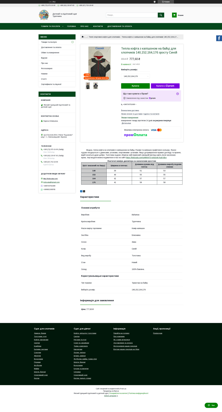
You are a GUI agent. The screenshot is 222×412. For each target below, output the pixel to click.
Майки (36, 369)
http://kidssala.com (50, 178)
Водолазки (38, 359)
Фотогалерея (46, 68)
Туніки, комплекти (81, 346)
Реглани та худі (80, 340)
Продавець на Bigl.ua (111, 391)
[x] (84, 192)
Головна (71, 26)
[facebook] (81, 192)
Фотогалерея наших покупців (125, 346)
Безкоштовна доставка (130, 110)
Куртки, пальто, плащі (82, 378)
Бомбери (37, 346)
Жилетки (37, 356)
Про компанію (119, 336)
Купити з (160, 86)
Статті (44, 79)
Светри (37, 343)
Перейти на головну (121, 333)
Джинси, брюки (40, 333)
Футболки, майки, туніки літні (85, 359)
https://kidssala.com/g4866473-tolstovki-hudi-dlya (146, 158)
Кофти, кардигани (41, 340)
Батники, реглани (41, 349)
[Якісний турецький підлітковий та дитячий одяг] (44, 20)
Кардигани (78, 349)
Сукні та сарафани (81, 343)
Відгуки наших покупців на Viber (126, 349)
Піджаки (37, 362)
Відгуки (44, 58)
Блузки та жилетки (81, 369)
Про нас (84, 26)
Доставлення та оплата (119, 26)
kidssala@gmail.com (51, 182)
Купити (135, 86)
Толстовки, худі (40, 336)
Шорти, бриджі (40, 372)
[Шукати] (161, 15)
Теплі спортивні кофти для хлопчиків (104, 37)
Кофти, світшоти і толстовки (85, 333)
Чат (213, 405)
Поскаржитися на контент (118, 393)
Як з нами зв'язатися (121, 340)
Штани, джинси (80, 356)
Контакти (98, 26)
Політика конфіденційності (138, 393)
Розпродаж (157, 333)
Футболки (38, 365)
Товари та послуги (50, 26)
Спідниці (77, 372)
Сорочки (37, 352)
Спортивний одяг (41, 375)
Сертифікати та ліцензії (51, 84)
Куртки (36, 378)
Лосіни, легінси (79, 352)
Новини (44, 74)
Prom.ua (123, 389)
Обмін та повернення (50, 53)
